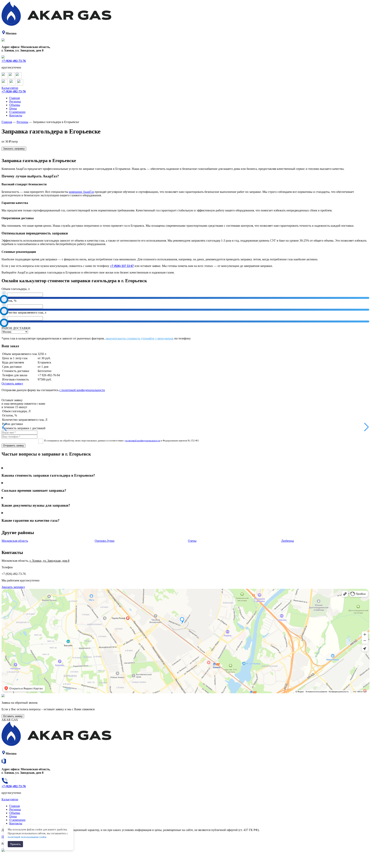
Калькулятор (10, 88)
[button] (4, 427)
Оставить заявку (12, 383)
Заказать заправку (14, 148)
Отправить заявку (13, 445)
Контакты (15, 115)
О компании (17, 112)
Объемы (14, 105)
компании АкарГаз (81, 191)
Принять (15, 844)
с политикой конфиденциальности (82, 390)
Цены (13, 108)
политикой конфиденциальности (142, 440)
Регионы (15, 101)
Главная (14, 98)
